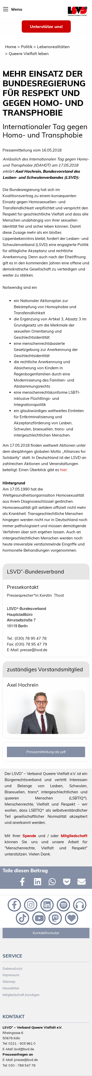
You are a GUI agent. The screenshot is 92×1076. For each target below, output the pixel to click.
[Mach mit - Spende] (70, 917)
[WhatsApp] (53, 883)
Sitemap (9, 981)
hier (63, 469)
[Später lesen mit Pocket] (68, 883)
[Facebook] (14, 904)
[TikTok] (22, 917)
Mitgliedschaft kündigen (21, 995)
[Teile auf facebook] (24, 883)
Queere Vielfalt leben (29, 53)
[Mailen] (82, 883)
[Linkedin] (46, 904)
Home (10, 46)
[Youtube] (38, 917)
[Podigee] (78, 904)
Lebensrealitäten (53, 46)
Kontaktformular (46, 933)
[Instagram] (30, 904)
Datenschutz (12, 968)
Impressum (11, 975)
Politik (26, 46)
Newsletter (11, 988)
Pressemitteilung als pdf (46, 752)
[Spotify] (63, 904)
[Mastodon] (55, 917)
